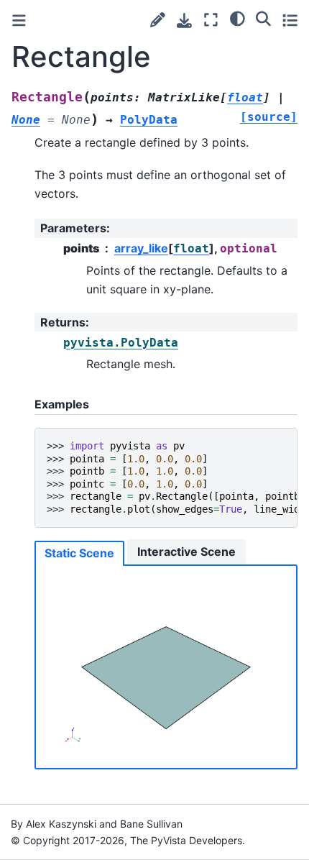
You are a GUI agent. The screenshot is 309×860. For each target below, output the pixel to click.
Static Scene (79, 553)
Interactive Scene (186, 551)
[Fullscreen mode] (211, 20)
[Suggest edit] (157, 20)
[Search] (263, 18)
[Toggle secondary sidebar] (290, 20)
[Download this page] (184, 20)
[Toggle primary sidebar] (19, 20)
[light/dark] (237, 18)
